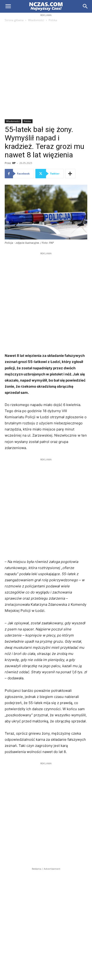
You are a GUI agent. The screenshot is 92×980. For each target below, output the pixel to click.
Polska (53, 20)
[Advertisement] (46, 71)
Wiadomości (36, 20)
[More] (70, 173)
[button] (8, 6)
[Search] (85, 6)
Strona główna (14, 20)
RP (14, 163)
